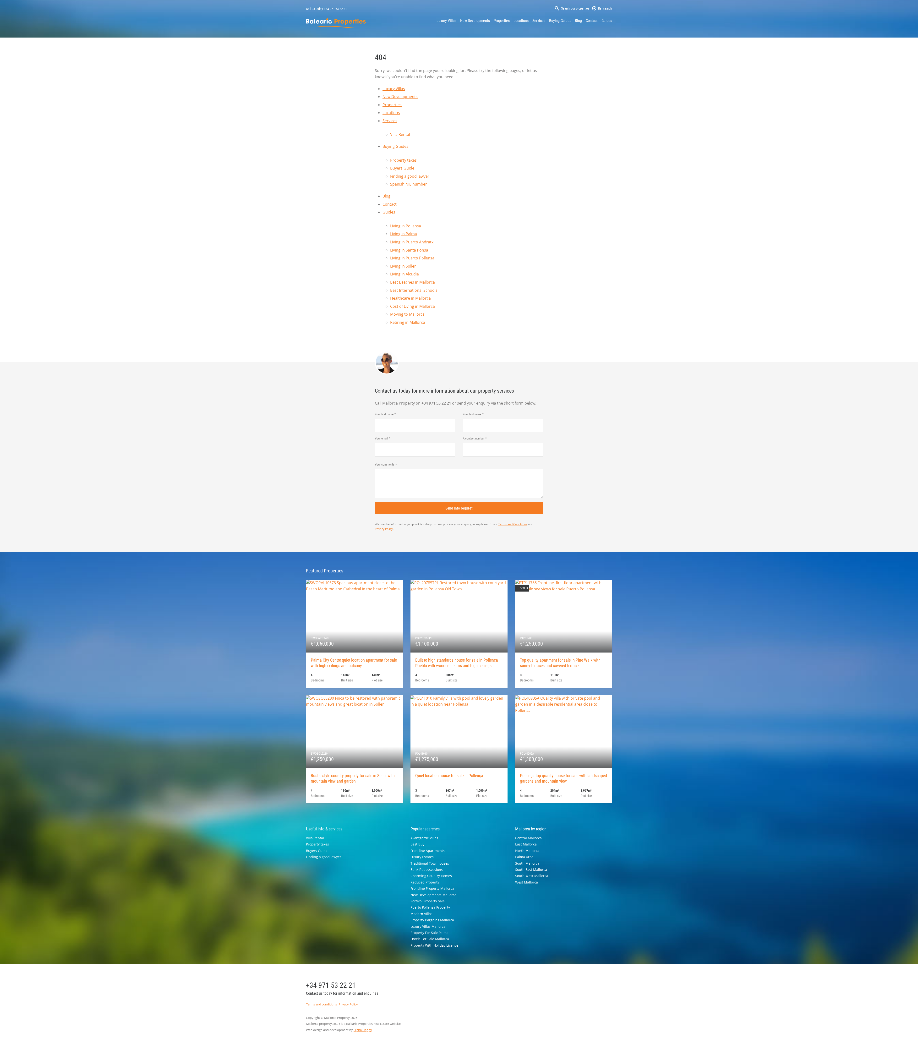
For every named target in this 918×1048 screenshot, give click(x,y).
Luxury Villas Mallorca (427, 926)
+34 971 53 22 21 (335, 9)
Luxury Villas (446, 20)
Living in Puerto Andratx (411, 242)
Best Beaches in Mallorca (412, 282)
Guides (606, 20)
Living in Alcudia (404, 274)
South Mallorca (527, 863)
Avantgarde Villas (424, 838)
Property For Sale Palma (429, 932)
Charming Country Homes (431, 875)
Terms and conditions (321, 1004)
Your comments (384, 464)
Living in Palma (403, 233)
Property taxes (403, 160)
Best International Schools (413, 290)
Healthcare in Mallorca (410, 298)
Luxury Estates (422, 857)
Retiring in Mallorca (407, 322)
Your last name (472, 414)
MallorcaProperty (336, 23)
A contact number (473, 438)
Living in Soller (403, 266)
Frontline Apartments (427, 850)
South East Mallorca (531, 869)
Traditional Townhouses (429, 863)
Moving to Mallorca (407, 314)
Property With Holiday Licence (434, 945)
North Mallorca (527, 850)
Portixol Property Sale (427, 901)
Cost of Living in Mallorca (412, 306)
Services (538, 20)
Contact (592, 20)
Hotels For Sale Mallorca (429, 939)
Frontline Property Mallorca (432, 888)
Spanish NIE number (408, 184)
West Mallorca (526, 882)
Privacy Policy (384, 529)
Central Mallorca (528, 838)
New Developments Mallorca (433, 895)
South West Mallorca (531, 875)
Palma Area (524, 857)
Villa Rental (400, 134)
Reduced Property (424, 882)
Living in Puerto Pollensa (412, 258)
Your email (381, 438)
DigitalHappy (363, 1030)
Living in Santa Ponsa (409, 250)
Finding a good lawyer (409, 176)
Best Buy (417, 844)
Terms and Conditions (512, 524)
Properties (502, 20)
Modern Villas (421, 913)
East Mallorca (526, 844)
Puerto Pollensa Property (430, 907)
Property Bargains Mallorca (432, 920)
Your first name (384, 414)
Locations (521, 20)
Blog (578, 20)
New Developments (475, 20)
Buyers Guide (402, 168)
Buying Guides (560, 20)
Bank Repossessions (426, 869)
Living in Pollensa (405, 226)
